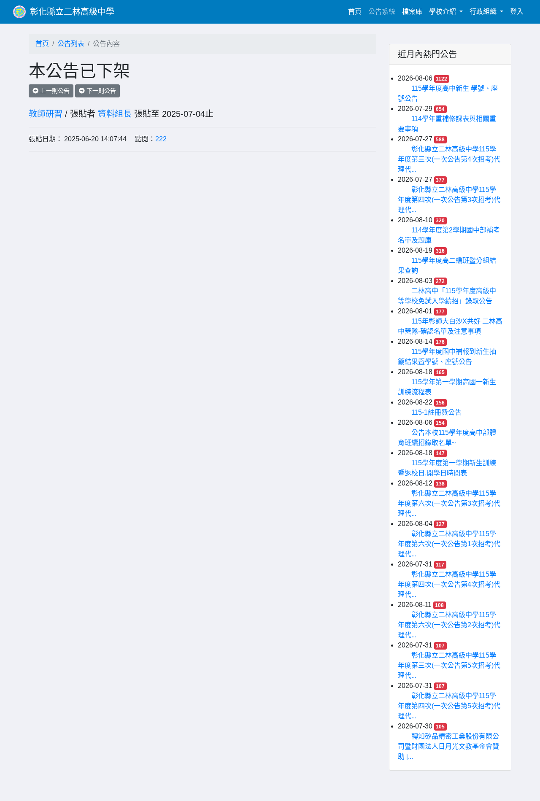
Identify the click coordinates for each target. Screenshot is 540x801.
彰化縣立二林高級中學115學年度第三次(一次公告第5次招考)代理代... (449, 665)
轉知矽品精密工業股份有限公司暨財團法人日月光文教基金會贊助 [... (448, 746)
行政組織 (484, 11)
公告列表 (70, 43)
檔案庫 (412, 11)
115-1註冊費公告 (436, 412)
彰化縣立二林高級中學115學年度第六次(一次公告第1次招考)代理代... (449, 544)
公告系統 (381, 11)
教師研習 (45, 114)
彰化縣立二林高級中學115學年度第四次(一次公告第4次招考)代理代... (449, 584)
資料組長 (115, 114)
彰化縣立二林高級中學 (72, 11)
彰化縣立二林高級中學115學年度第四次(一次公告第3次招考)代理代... (449, 199)
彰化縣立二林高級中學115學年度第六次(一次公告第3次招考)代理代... (449, 503)
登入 (517, 11)
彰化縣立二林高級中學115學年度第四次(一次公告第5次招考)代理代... (449, 706)
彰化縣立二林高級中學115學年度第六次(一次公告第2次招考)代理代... (449, 625)
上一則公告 (54, 90)
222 (161, 139)
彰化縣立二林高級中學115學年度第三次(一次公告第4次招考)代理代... (449, 159)
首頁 (356, 11)
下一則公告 (100, 90)
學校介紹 (443, 11)
